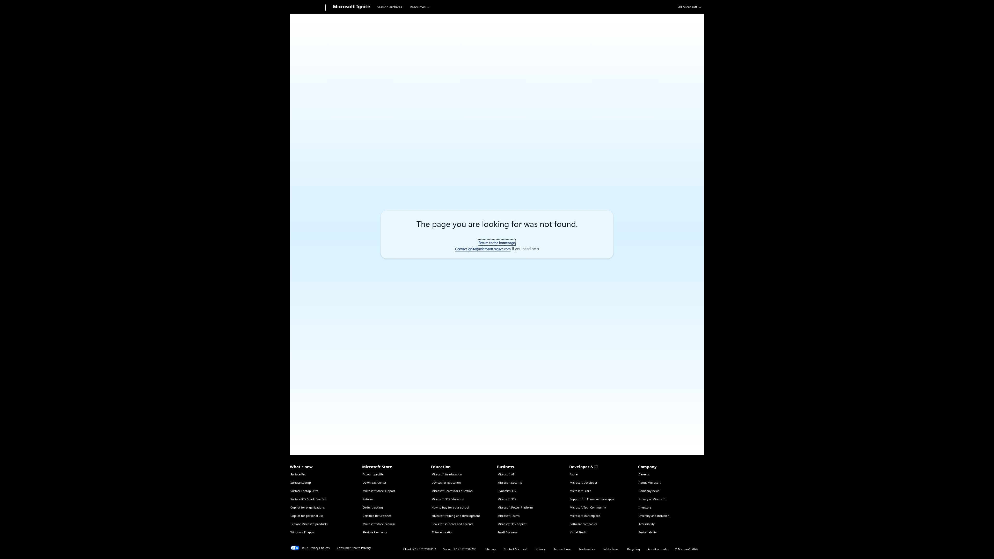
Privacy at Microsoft (652, 499)
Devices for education (446, 482)
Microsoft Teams (509, 516)
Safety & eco (611, 549)
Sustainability (648, 532)
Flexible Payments (375, 532)
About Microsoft (650, 482)
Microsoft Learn (580, 491)
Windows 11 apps (302, 532)
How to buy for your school (450, 507)
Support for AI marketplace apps (592, 499)
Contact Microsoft (516, 549)
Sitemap (490, 549)
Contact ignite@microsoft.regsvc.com (482, 249)
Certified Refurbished (377, 516)
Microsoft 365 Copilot (512, 524)
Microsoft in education (447, 474)
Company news (649, 491)
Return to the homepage (497, 243)
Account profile (373, 474)
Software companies (583, 524)
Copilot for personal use (306, 516)
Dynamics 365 (507, 491)
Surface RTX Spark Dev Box (308, 499)
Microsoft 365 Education (448, 499)
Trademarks (587, 549)
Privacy (541, 549)
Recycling (633, 549)
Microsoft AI (506, 474)
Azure (574, 474)
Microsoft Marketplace (585, 516)
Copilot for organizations (307, 507)
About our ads (657, 549)
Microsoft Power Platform (515, 507)
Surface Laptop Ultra (304, 491)
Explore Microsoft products (308, 524)
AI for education (443, 532)
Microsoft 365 (507, 499)
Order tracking (373, 507)
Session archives (389, 7)
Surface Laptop (300, 482)
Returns (368, 499)
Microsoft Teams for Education (452, 491)
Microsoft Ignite (351, 6)
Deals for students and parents (452, 524)
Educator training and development (456, 516)
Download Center (374, 482)
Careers (644, 474)
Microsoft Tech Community (588, 507)
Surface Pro (298, 474)
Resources (418, 7)
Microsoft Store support (379, 491)
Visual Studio (578, 532)
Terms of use (562, 549)
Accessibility (647, 524)
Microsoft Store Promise (379, 524)
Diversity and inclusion (654, 516)
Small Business (507, 532)
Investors (645, 507)
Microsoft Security (510, 482)
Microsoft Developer (583, 482)
